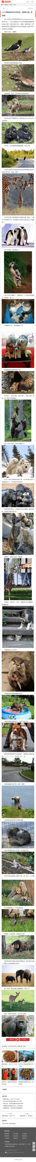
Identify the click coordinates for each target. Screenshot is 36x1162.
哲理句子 (24, 1138)
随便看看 (6, 1133)
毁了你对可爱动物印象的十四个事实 (12, 1101)
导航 (27, 1)
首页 (2, 4)
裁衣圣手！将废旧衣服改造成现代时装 (13, 1103)
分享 (24, 1039)
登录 (7, 1123)
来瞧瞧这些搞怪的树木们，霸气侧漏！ (13, 1105)
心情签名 (24, 1133)
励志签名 (15, 1136)
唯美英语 (24, 1136)
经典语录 (6, 1136)
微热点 (6, 4)
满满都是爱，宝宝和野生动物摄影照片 (13, 1108)
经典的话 (15, 1138)
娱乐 (11, 4)
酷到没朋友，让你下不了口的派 (11, 1099)
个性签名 (6, 1138)
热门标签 (15, 1133)
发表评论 (30, 8)
